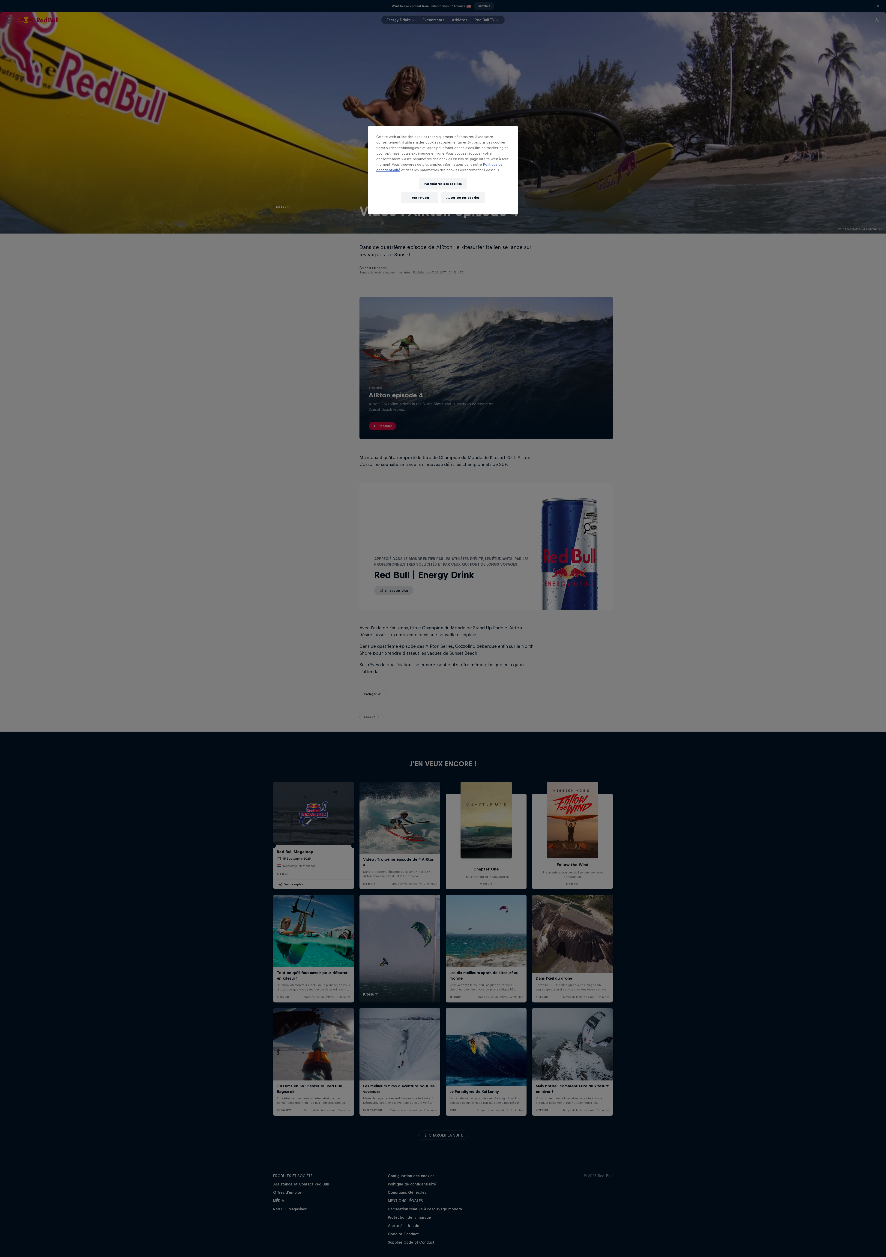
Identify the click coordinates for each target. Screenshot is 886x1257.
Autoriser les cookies (462, 197)
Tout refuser (419, 197)
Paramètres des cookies (443, 184)
